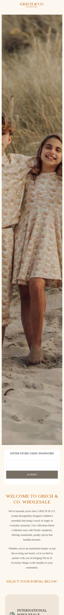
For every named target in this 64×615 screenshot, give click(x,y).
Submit (32, 474)
